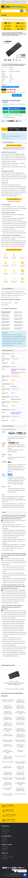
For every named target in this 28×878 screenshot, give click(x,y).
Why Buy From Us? (6, 831)
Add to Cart (18, 95)
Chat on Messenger (15, 108)
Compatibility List (11, 129)
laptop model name (14, 566)
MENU (4, 15)
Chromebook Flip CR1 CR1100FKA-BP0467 (18, 325)
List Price (4, 89)
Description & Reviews (4, 129)
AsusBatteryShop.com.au (15, 874)
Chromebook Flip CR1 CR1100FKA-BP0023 (5, 322)
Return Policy (5, 841)
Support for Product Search (12, 297)
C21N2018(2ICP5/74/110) (6, 302)
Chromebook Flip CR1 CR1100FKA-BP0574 (18, 328)
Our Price (4, 92)
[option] (14, 49)
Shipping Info (5, 848)
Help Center (4, 838)
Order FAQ (4, 840)
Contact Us (4, 855)
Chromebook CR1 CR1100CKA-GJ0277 (18, 315)
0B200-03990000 (5, 305)
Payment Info (5, 850)
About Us (4, 828)
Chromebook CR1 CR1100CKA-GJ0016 (18, 312)
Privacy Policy (5, 833)
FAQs (23, 129)
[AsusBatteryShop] (13, 6)
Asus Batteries (8, 18)
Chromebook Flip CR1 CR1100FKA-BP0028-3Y (18, 322)
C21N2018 (16, 302)
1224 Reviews (11, 67)
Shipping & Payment (17, 129)
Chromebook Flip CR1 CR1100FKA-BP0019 (5, 319)
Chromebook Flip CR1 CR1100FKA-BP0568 (5, 328)
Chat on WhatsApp (15, 112)
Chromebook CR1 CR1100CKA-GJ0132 (5, 315)
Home (2, 18)
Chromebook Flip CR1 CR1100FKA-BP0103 (5, 325)
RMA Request (5, 858)
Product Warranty (6, 830)
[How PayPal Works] (12, 870)
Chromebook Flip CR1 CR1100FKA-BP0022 (18, 319)
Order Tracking (5, 846)
